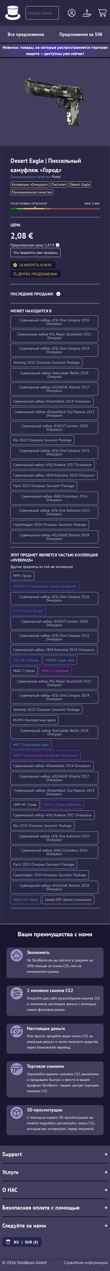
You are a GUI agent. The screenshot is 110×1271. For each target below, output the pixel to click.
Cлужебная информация (86, 1262)
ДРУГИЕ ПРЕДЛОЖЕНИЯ (37, 274)
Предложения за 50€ (80, 34)
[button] (71, 13)
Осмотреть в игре (35, 265)
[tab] (55, 295)
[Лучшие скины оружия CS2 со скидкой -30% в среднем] (12, 13)
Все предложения (26, 34)
